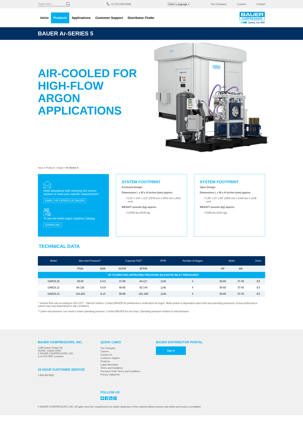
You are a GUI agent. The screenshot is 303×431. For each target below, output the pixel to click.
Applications (81, 18)
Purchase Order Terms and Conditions (120, 371)
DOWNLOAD (52, 225)
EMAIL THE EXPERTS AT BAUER (64, 200)
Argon (60, 167)
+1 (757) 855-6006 (120, 4)
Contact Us (106, 354)
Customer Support (109, 18)
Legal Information (109, 364)
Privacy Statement (110, 374)
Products (60, 18)
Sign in (171, 350)
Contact (260, 4)
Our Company (218, 4)
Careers (241, 4)
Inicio (44, 18)
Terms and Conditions (112, 368)
